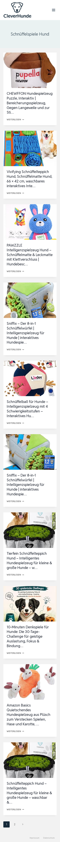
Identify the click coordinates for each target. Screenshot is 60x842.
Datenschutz (49, 838)
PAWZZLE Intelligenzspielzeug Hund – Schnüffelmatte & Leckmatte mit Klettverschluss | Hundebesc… (30, 254)
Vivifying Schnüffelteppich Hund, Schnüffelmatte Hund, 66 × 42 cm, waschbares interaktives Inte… (29, 178)
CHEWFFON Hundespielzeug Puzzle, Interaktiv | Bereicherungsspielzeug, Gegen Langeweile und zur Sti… (30, 103)
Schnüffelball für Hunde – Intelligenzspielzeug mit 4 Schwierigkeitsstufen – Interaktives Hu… (27, 408)
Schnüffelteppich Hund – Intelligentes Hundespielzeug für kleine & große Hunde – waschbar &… (29, 793)
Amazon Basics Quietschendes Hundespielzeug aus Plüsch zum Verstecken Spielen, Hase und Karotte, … (28, 714)
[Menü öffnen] (53, 10)
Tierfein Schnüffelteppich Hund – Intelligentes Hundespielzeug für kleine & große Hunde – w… (29, 560)
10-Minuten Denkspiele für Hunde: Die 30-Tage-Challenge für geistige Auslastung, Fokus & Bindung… (28, 636)
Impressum (34, 838)
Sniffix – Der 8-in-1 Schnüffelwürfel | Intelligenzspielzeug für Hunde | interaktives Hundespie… (25, 333)
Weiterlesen (15, 119)
